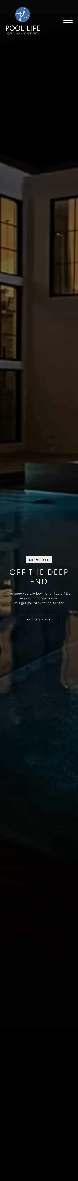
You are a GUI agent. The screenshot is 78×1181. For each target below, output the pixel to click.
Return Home (39, 619)
